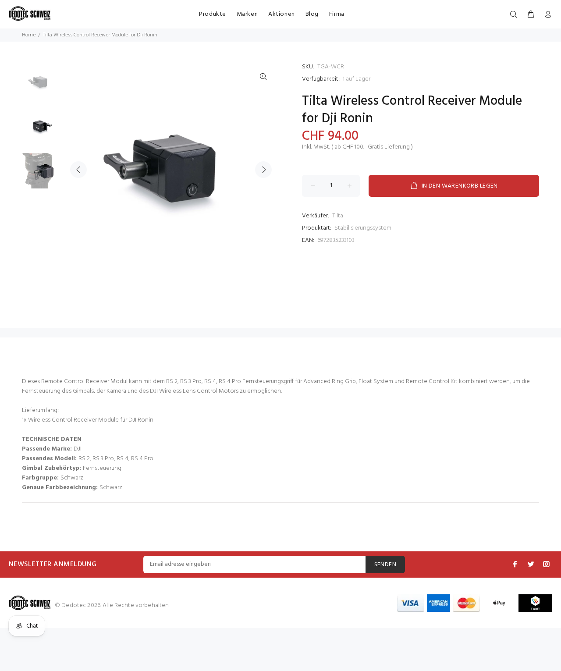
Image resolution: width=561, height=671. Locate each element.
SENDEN (385, 565)
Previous (78, 169)
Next (263, 169)
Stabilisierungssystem (362, 228)
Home (29, 35)
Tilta (337, 216)
